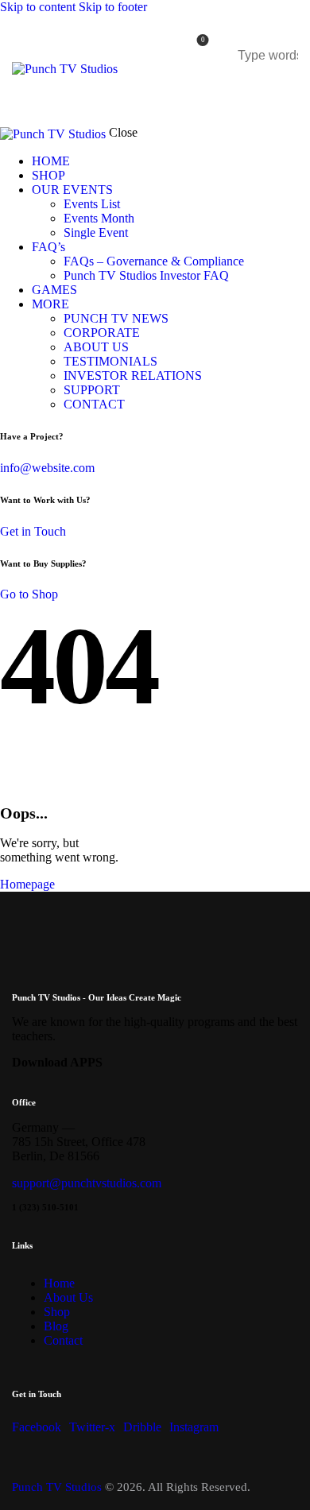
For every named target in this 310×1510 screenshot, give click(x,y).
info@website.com (47, 467)
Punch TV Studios (57, 1487)
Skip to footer (113, 7)
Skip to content (38, 7)
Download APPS (57, 1062)
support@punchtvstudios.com (86, 1183)
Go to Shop (29, 594)
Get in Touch (33, 531)
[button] (282, 91)
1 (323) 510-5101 (45, 1207)
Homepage (27, 884)
